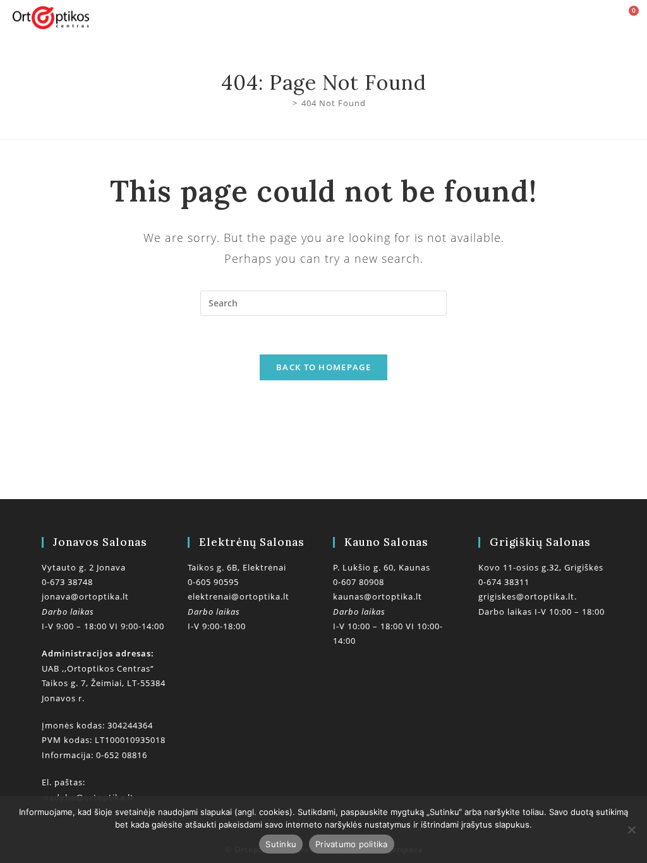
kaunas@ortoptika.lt (377, 596)
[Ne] (631, 829)
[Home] (285, 103)
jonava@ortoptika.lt (85, 596)
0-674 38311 (503, 582)
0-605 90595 (213, 582)
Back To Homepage (323, 367)
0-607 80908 (358, 582)
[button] (356, 17)
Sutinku (280, 844)
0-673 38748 (67, 582)
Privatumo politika (351, 844)
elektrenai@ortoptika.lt (238, 596)
